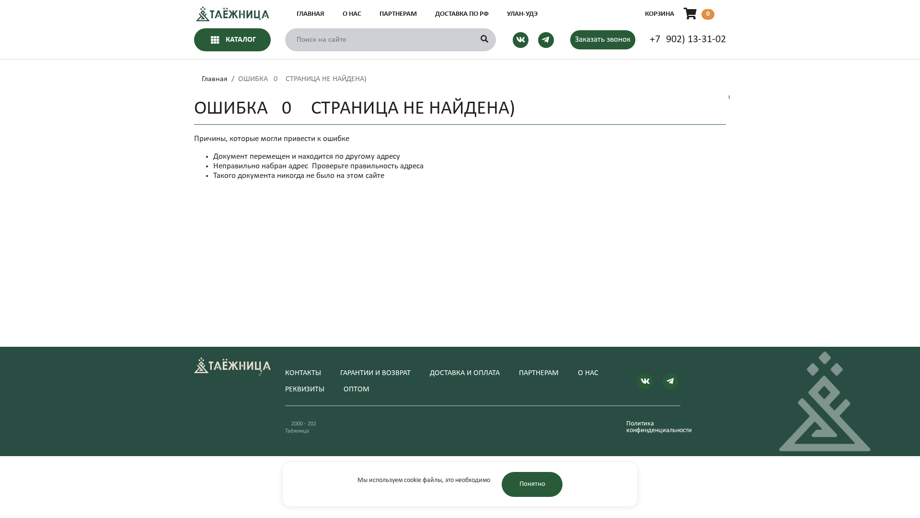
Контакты (303, 373)
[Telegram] (546, 39)
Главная (310, 14)
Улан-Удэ (522, 14)
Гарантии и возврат (375, 373)
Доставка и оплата (465, 373)
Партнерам (398, 14)
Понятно (532, 484)
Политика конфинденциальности (653, 427)
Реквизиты (304, 389)
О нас (352, 14)
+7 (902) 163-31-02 (688, 39)
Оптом (356, 389)
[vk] (520, 39)
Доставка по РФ (462, 14)
